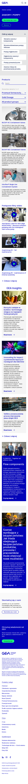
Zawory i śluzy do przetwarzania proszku (12, 68)
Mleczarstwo (6, 693)
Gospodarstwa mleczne (9, 691)
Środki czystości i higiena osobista (12, 708)
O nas (3, 722)
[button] (14, 34)
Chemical (4, 686)
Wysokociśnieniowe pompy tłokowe (14, 46)
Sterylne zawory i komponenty (10, 40)
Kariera (4, 732)
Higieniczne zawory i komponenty (11, 57)
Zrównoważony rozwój (8, 724)
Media (4, 729)
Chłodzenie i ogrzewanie (9, 688)
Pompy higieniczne (10, 52)
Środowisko (5, 711)
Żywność (4, 713)
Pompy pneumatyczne (12, 62)
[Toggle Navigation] (25, 3)
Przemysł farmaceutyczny (9, 701)
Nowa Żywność (6, 698)
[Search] (22, 3)
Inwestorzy (5, 727)
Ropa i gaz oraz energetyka (10, 706)
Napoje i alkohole (7, 696)
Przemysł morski (7, 703)
